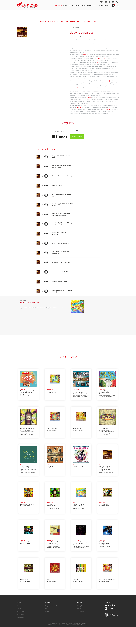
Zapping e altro (21, 617)
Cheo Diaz (78, 107)
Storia (71, 5)
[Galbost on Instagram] (113, 2)
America (89, 97)
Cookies (79, 608)
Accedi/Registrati (103, 5)
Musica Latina (47, 21)
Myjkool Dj (107, 81)
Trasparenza (80, 611)
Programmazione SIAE (51, 606)
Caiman (98, 62)
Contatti (78, 5)
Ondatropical (97, 44)
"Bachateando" (102, 58)
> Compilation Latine (64, 21)
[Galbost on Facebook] (109, 2)
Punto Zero (86, 54)
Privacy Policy (80, 606)
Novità (65, 5)
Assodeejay (105, 44)
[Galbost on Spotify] (117, 2)
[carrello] (113, 4)
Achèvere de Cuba (112, 48)
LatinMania (107, 109)
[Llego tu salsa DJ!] (77, 306)
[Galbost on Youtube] (101, 2)
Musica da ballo (21, 611)
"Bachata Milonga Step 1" (76, 87)
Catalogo (58, 5)
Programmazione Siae (89, 5)
